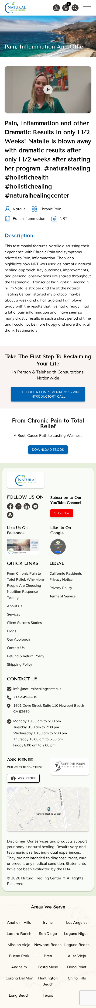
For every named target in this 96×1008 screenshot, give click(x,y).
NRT (63, 218)
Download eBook (48, 449)
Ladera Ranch (19, 933)
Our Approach (18, 639)
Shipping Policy (19, 664)
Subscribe (61, 513)
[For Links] (87, 7)
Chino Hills (77, 978)
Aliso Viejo (77, 955)
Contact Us (15, 647)
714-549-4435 (25, 697)
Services (13, 614)
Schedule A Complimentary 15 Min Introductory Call (48, 394)
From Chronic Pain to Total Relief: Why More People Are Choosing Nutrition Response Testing (25, 585)
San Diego (48, 933)
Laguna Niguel (76, 933)
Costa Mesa (48, 967)
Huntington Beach (48, 981)
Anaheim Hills (19, 922)
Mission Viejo (19, 944)
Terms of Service (62, 596)
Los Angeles (76, 922)
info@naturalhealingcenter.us (37, 689)
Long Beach (19, 995)
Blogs (11, 631)
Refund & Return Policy (25, 656)
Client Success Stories (24, 622)
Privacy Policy (60, 588)
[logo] (15, 7)
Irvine (48, 922)
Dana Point (76, 967)
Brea (48, 955)
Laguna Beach (76, 944)
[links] (75, 7)
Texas (48, 995)
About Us (14, 606)
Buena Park (19, 955)
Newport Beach (48, 944)
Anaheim (19, 967)
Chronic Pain (50, 209)
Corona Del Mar (19, 978)
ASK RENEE (27, 778)
